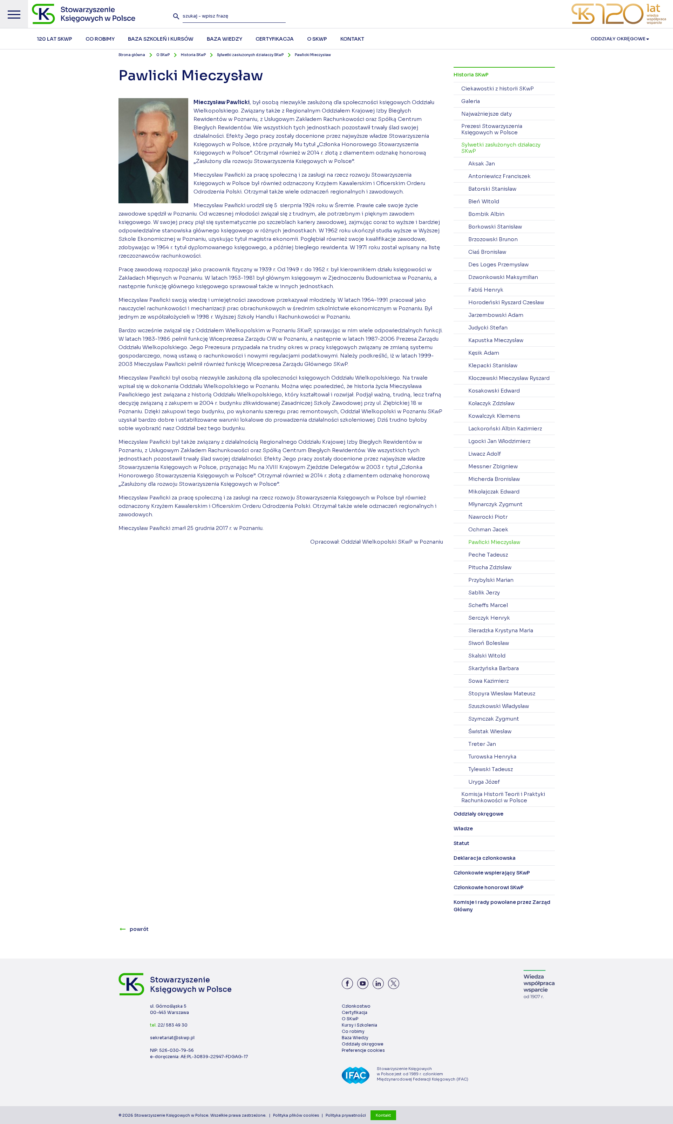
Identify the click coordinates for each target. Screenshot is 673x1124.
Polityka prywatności (346, 1115)
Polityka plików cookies (296, 1115)
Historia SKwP (193, 55)
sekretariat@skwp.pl (172, 1037)
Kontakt (383, 1115)
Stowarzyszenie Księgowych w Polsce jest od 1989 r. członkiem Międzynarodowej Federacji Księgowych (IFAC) (422, 1074)
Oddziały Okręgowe (618, 39)
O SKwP (163, 55)
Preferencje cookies (363, 1050)
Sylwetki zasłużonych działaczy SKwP (250, 55)
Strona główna (131, 55)
